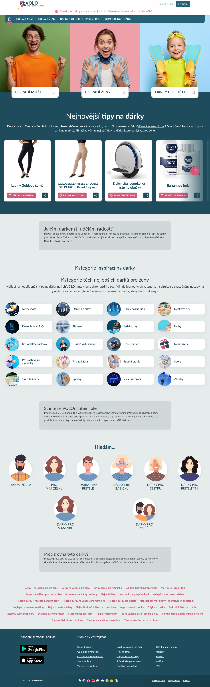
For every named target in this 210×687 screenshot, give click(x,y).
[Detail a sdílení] (45, 195)
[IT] (107, 680)
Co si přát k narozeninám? (90, 656)
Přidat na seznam (22, 195)
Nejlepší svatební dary (60, 607)
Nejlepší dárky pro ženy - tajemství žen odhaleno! (167, 601)
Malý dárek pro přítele (173, 588)
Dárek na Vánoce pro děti (129, 647)
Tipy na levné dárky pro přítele (104, 620)
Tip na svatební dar (106, 614)
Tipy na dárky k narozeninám (67, 620)
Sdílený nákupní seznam (129, 661)
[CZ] (79, 680)
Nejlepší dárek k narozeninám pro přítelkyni (125, 594)
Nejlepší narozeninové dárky (28, 607)
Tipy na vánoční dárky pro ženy (141, 620)
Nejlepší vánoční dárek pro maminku (96, 607)
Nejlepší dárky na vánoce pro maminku (83, 601)
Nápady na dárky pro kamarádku (44, 594)
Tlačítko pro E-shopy (166, 647)
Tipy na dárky (123, 652)
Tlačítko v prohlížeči (127, 666)
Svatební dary (84, 661)
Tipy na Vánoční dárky (128, 656)
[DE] (93, 680)
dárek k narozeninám (151, 126)
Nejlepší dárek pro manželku (168, 594)
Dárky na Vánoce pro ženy (75, 588)
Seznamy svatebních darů (20, 614)
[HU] (102, 680)
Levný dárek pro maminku (108, 588)
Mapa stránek (174, 681)
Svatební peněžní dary (80, 614)
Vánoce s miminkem (87, 666)
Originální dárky (156, 607)
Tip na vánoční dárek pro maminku (139, 614)
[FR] (116, 680)
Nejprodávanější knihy (131, 607)
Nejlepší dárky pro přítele (122, 601)
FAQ (158, 666)
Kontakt (186, 681)
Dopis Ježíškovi (85, 647)
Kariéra (159, 661)
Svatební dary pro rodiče (51, 614)
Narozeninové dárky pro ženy (81, 594)
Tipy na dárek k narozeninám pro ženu (183, 614)
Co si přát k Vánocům (88, 652)
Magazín (160, 652)
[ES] (111, 680)
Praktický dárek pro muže (182, 607)
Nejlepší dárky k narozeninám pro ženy (37, 601)
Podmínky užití (158, 681)
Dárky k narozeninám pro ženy (41, 588)
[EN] (88, 680)
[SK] (83, 680)
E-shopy (160, 656)
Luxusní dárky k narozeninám (141, 588)
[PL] (97, 680)
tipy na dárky (115, 130)
